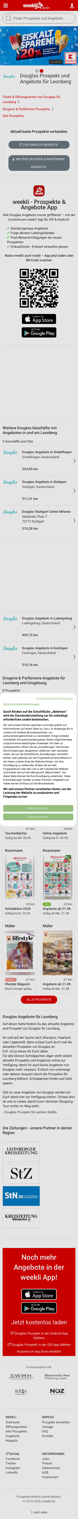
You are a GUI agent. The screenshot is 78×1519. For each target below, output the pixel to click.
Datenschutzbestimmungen (54, 698)
